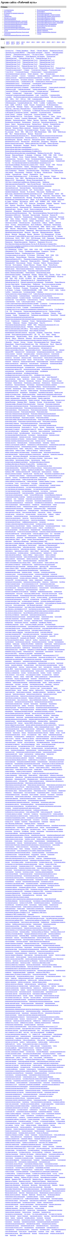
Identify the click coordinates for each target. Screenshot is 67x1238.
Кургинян (25, 218)
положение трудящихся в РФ (14, 891)
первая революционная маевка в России (17, 835)
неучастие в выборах (19, 765)
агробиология (34, 355)
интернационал (19, 589)
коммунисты (26, 647)
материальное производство (13, 703)
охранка (17, 821)
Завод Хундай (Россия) (34, 184)
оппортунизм (9, 796)
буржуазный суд (26, 427)
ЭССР (60, 340)
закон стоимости (51, 556)
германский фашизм (55, 477)
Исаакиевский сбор (19, 197)
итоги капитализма (19, 605)
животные (20, 537)
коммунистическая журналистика (32, 645)
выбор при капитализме (12, 469)
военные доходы (40, 440)
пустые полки (40, 976)
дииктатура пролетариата (13, 518)
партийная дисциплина (59, 825)
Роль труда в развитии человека (51, 284)
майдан (31, 690)
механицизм (29, 715)
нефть (29, 765)
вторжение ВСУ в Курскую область (31, 468)
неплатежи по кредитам (56, 761)
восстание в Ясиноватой (20, 456)
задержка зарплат (23, 553)
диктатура (25, 518)
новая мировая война (11, 767)
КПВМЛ (42, 201)
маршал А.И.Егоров (35, 698)
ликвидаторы (9, 684)
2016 (58, 42)
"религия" (52, 89)
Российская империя (19, 286)
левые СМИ (29, 676)
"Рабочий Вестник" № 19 (29, 62)
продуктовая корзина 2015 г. (53, 939)
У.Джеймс (57, 321)
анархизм (8, 361)
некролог (31, 757)
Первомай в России (56, 261)
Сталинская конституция (56, 303)
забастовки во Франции (53, 547)
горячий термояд (56, 485)
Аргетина (37, 116)
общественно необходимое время (35, 783)
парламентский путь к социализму (15, 825)
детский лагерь (9, 514)
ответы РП (57, 812)
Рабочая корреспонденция (45, 29)
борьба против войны (28, 394)
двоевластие (48, 498)
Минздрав (35, 232)
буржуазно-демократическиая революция (43, 413)
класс (22, 624)
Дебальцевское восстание (38, 166)
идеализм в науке (10, 574)
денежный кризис (33, 510)
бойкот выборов (33, 390)
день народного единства (12, 512)
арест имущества (10, 379)
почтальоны (33, 904)
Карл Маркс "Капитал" (40, 205)
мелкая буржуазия (10, 707)
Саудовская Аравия (29, 292)
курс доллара (20, 674)
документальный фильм (53, 526)
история (26, 599)
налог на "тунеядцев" (57, 736)
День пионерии (19, 172)
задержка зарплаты (36, 553)
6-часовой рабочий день (25, 103)
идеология (54, 574)
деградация (29, 500)
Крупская (61, 217)
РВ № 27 (14, 276)
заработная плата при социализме (15, 566)
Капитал (12, 205)
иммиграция (38, 580)
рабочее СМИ (58, 980)
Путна (64, 274)
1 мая (37, 95)
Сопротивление (10, 301)
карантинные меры (47, 616)
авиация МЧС (9, 352)
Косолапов (26, 215)
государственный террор (12, 491)
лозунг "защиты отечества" (13, 688)
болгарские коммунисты (47, 390)
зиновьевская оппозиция (12, 572)
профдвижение (60, 970)
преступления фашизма (12, 922)
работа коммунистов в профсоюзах (15, 980)
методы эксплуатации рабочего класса (43, 713)
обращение (58, 779)
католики (37, 618)
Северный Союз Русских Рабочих (42, 295)
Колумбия (55, 209)
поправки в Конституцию (13, 895)
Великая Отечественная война (14, 137)
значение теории (27, 572)
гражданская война (28, 493)
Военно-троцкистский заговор (14, 143)
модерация (20, 730)
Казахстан (32, 203)
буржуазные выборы (42, 417)
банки (48, 379)
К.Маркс (15, 201)
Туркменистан (15, 321)
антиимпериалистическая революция (35, 365)
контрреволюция (36, 655)
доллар (7, 527)
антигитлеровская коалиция (13, 365)
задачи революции (10, 553)
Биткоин (45, 124)
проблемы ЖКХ (24, 935)
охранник (24, 821)
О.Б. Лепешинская (10, 249)
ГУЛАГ (61, 155)
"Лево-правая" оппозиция (34, 52)
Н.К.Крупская (9, 238)
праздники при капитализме (37, 910)
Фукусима (32, 332)
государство (44, 491)
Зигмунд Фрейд (38, 190)
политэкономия (10, 879)
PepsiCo (26, 106)
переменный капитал (30, 843)
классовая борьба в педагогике (31, 628)
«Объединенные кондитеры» (55, 108)
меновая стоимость (41, 709)
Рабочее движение (42, 30)
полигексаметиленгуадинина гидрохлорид (27, 870)
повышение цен (57, 860)
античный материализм (12, 377)
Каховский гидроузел (11, 207)
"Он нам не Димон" (38, 54)
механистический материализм (14, 715)
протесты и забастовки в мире (41, 962)
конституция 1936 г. (11, 653)
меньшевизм (53, 709)
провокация (8, 937)
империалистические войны (32, 582)
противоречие (57, 966)
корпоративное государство (46, 663)
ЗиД (31, 190)
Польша (39, 265)
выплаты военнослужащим (13, 473)
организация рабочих (27, 804)
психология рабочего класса (25, 976)
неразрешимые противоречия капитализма (27, 763)
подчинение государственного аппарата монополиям (21, 864)
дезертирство (29, 502)
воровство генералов (57, 454)
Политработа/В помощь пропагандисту (48, 16)
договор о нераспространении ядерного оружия (19, 524)
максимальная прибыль (53, 690)
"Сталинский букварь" (22, 72)
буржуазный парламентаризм (47, 425)
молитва (38, 730)
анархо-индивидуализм (28, 361)
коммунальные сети (60, 643)
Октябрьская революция (32, 251)
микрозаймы (55, 715)
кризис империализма (27, 671)
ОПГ (41, 249)
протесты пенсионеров (33, 964)
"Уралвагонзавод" (36, 72)
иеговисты (37, 576)
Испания (29, 197)
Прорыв (34, 274)
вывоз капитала (46, 471)
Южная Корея (9, 344)
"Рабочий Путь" (60, 68)
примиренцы (46, 926)
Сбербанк (40, 292)
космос (7, 665)
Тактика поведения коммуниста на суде (35, 311)
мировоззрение (58, 719)
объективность (52, 790)
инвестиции (54, 582)
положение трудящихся (57, 889)
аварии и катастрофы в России (14, 350)
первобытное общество (38, 835)
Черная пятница (10, 336)
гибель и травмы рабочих (13, 479)
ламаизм (56, 674)
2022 (27, 42)
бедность (38, 381)
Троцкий (62, 315)
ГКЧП (45, 155)
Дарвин (26, 166)
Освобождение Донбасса (12, 253)
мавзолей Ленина (10, 690)
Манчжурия (32, 228)
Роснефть (8, 286)
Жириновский (20, 180)
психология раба (10, 976)
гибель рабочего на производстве (15, 481)
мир (57, 717)
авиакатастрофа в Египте (33, 350)
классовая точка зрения (32, 632)
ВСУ (11, 133)
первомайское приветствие (33, 837)
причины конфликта (54, 933)
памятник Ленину (30, 823)
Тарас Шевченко (36, 313)
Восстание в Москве (51, 145)
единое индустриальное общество (27, 531)
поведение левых (43, 856)
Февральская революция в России (15, 326)
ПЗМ (52, 255)
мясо (39, 734)
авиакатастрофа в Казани (49, 350)
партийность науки (32, 827)
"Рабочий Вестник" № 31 (46, 66)
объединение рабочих (25, 790)
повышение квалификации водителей (16, 860)
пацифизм (60, 829)
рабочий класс (42, 984)
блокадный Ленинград (12, 390)
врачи (56, 458)
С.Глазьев (17, 290)
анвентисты (23, 363)
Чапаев (54, 334)
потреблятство (9, 904)
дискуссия (59, 520)
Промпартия (26, 274)
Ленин (54, 220)
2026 (7, 42)
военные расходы (10, 442)
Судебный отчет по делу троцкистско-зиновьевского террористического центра (29, 309)
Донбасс (7, 174)
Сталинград (43, 303)
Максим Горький (22, 228)
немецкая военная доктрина (44, 757)
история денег (57, 599)
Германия (48, 157)
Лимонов (58, 222)
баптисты (22, 381)
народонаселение (10, 742)
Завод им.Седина (10, 186)
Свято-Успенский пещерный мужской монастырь (48, 294)
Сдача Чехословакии (11, 295)
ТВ (11, 311)
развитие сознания (48, 988)
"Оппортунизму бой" (52, 54)
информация (58, 591)
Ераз (17, 178)
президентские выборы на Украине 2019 (37, 920)
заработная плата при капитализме (44, 564)
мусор (24, 734)
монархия (8, 732)
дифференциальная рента (29, 522)
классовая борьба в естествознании (15, 626)
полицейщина (9, 881)
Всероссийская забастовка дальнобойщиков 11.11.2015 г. (22, 149)
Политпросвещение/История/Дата (14, 27)
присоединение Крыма (50, 928)
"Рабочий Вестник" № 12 (43, 58)
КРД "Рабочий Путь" (11, 203)
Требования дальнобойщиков (40, 315)
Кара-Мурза (20, 205)
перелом (19, 843)
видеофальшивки (25, 433)
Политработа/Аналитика (44, 13)
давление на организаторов (35, 497)
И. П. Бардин (31, 191)
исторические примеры (56, 597)
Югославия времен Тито (41, 342)
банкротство (55, 379)
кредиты (21, 667)
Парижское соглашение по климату (34, 259)
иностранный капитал (52, 585)
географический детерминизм (28, 477)
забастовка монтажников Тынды (54, 543)
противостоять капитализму (46, 970)
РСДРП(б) (29, 278)
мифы (58, 727)
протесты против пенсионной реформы (39, 966)
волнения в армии (36, 452)
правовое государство (51, 906)
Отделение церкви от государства (15, 255)
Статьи (39, 33)
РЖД (20, 276)
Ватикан (30, 133)
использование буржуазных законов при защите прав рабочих (38, 595)
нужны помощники (11, 775)
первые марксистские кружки (14, 839)
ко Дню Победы (42, 638)
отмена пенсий (34, 815)
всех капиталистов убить (44, 466)
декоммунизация (46, 504)
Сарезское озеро (17, 292)
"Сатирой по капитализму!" (13, 70)
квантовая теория (37, 620)
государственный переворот (41, 489)
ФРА (35, 324)
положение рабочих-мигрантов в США (17, 889)
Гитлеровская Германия (38, 159)
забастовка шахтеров (29, 547)
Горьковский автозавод (47, 161)
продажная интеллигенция (13, 939)
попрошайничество (28, 895)
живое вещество (10, 537)
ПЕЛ (47, 255)
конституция (59, 651)
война (21, 448)
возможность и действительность (38, 444)
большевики (33, 392)
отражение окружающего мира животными (18, 819)
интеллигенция (44, 587)
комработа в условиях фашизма (37, 649)
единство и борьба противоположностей (52, 531)
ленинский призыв (44, 678)
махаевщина (43, 703)
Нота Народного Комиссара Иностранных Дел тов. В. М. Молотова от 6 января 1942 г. (31, 244)
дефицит (51, 514)
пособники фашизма (11, 901)
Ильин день (46, 195)
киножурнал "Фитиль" (21, 622)
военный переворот (35, 442)
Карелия (28, 205)
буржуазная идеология (36, 406)
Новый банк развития (20, 242)
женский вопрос (21, 535)
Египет (54, 176)
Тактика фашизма (10, 313)
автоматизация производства (45, 352)
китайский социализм (11, 624)
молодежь (60, 730)
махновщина (53, 703)
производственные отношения (32, 945)
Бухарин (42, 130)
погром (7, 862)
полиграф (57, 870)
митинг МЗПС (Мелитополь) (33, 723)
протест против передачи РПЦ (14, 959)
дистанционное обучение (12, 522)
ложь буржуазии (23, 686)
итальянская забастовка (12, 603)
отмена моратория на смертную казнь (16, 815)
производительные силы (32, 943)
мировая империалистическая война (16, 719)
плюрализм (51, 854)
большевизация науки (11, 392)
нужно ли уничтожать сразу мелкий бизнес (45, 773)
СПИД (46, 290)
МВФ (42, 226)
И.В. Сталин (40, 191)
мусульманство (31, 734)
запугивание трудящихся (12, 564)
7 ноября (42, 103)
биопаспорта (61, 386)
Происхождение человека (13, 274)
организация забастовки (48, 802)
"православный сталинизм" (57, 87)
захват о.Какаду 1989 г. (12, 568)
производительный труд (48, 943)
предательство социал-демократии (52, 916)
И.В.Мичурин (50, 191)
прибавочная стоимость (58, 922)
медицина (31, 705)
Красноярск (8, 217)
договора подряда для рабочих (45, 524)
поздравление (47, 866)
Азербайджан (57, 112)
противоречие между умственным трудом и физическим (22, 968)
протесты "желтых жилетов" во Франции (25, 960)
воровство (46, 454)
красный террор (29, 665)
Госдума (7, 162)
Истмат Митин (38, 197)
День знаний (9, 172)
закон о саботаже (51, 555)
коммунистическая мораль (52, 645)
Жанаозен (56, 178)
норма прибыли (10, 771)
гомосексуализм (44, 485)
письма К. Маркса (37, 848)
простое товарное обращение (14, 955)
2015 (63, 42)
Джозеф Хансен (47, 172)
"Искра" (32, 50)
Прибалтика (39, 268)
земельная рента (45, 570)
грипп (26, 495)
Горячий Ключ (60, 161)
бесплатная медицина (11, 386)
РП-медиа (60, 276)
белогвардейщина (20, 384)
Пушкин (7, 276)
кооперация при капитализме (14, 659)
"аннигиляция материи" (51, 72)
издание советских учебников (29, 578)
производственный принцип (51, 945)
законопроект (21, 558)
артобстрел (26, 379)
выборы (24, 469)
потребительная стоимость (42, 902)
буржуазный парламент (30, 425)
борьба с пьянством (44, 398)
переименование (40, 841)
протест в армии (60, 955)
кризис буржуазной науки (22, 669)
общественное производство (36, 785)
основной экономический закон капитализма (26, 808)
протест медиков (21, 957)
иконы (31, 580)
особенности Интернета (41, 810)
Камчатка (56, 203)
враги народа (48, 458)
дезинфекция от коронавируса (44, 502)
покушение (8, 870)
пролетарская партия (40, 947)
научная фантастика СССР (26, 746)
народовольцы (50, 740)
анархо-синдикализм (56, 361)
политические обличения (31, 875)
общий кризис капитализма (32, 788)
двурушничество (19, 500)
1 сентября (8, 97)
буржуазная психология (12, 411)
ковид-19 (28, 640)
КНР (37, 201)
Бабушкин (8, 120)
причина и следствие (11, 931)
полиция (18, 881)
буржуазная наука (24, 410)
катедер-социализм (26, 618)
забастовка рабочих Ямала (13, 547)
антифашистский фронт (31, 373)
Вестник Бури (25, 141)
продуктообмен (10, 941)
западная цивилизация (30, 560)
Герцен (55, 157)
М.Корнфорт (9, 226)
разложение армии (38, 991)
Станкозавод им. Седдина (13, 307)
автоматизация (30, 352)
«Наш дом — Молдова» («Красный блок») (18, 108)
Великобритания (10, 139)
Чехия (30, 336)
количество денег (45, 640)
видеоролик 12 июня (11, 433)
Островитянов (40, 253)
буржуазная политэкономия (39, 410)
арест (43, 377)
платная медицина (24, 854)
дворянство (8, 500)
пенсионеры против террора (54, 831)
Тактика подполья (54, 311)
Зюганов (22, 191)
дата (15, 498)
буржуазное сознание (28, 417)
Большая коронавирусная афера (36, 126)
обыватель (8, 792)
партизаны (31, 825)
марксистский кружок (11, 696)
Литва (7, 224)
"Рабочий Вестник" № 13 (12, 60)
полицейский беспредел (57, 879)
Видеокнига (45, 141)
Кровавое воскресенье (41, 217)
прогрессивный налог (43, 937)
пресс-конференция (57, 920)
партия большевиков (52, 827)
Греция (42, 164)
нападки (18, 738)
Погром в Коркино (53, 263)
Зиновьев (48, 190)
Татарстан (46, 313)
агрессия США (23, 355)
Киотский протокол (55, 207)
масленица (51, 698)
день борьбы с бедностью (48, 510)
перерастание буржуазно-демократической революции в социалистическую (28, 844)
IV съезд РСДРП (10, 106)
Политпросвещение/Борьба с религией (15, 21)
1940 (29, 99)
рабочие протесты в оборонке (14, 984)
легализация (9, 678)
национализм (58, 750)
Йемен (33, 199)
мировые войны (43, 721)
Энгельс (23, 342)
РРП (16, 278)
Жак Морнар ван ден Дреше (33, 178)
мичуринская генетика (28, 728)
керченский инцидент (51, 620)
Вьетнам (7, 155)
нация (21, 754)
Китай (26, 209)
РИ (25, 276)
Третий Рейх (54, 315)
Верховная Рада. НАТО (12, 141)
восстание (8, 456)
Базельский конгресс (19, 120)
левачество (8, 676)
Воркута (33, 145)
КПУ (59, 201)
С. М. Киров (9, 290)
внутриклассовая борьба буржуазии (16, 435)
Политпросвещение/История (12, 26)
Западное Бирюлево (38, 188)
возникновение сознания (29, 446)
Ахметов (17, 118)
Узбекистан (16, 323)
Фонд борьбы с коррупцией (38, 328)
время (43, 460)
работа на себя (32, 980)
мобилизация (40, 728)
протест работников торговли (34, 959)
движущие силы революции (34, 498)
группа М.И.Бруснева (36, 495)
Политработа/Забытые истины (46, 19)
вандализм (60, 429)
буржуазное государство (34, 415)
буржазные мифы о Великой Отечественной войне (20, 404)
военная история (54, 435)
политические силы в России (34, 877)
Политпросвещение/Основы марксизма (49, 10)
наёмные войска (40, 754)
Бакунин (36, 120)
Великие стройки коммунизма (49, 137)
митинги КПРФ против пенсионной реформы (19, 727)
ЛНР (6, 220)
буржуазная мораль (11, 410)
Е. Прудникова (33, 176)
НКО (23, 238)
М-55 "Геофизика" (36, 224)
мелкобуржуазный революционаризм (47, 707)
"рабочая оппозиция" (24, 89)
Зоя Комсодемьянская (11, 191)
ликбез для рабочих (54, 682)
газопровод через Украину (17, 475)
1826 (6, 99)
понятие (49, 893)
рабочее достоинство (24, 982)
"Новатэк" (8, 54)
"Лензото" (47, 52)
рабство (53, 986)
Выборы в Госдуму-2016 (45, 153)
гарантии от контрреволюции (35, 475)
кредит (61, 665)
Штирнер (29, 338)
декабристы (35, 504)
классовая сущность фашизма (14, 632)
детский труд (20, 514)
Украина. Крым (33, 323)
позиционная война (11, 868)
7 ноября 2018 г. (51, 103)
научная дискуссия (10, 746)
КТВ (21, 203)
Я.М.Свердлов (44, 344)
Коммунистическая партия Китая (33, 211)
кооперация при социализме (33, 659)
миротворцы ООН (10, 723)
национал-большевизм (17, 750)
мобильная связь (10, 730)
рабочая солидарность (45, 980)
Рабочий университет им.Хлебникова (32, 282)
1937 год (23, 99)
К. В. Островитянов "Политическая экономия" (50, 199)
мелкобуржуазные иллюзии (26, 707)
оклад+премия (34, 794)
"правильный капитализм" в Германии (17, 87)
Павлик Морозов (21, 257)
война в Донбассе (40, 448)
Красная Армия (35, 215)
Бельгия (61, 122)
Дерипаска (29, 172)
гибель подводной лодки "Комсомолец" (34, 479)
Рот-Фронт (17, 288)
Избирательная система (22, 195)
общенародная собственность (55, 781)
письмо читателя (10, 850)
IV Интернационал (52, 104)
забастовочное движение (28, 549)
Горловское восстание (19, 161)
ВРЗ (6, 133)
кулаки (49, 672)
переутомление (9, 846)
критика (59, 671)
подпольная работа (59, 862)
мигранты (46, 715)
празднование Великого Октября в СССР (17, 912)
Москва (29, 234)
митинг (20, 723)
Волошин (26, 145)
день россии (41, 512)
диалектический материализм (38, 516)
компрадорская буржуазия (51, 647)
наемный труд (30, 736)
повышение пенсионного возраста (40, 860)
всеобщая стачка (42, 464)
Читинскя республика (46, 336)
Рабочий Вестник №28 (43, 280)
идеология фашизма (26, 576)
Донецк (25, 174)
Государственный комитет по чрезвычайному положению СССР (31, 162)
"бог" (42, 74)
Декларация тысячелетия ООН (49, 168)
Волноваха (8, 145)
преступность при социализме (30, 922)
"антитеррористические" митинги (15, 74)
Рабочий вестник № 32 (12, 282)
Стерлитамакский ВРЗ (37, 307)
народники (8, 740)
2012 (17, 43)
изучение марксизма (21, 580)
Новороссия (8, 242)
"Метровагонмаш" (57, 52)
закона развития (10, 558)
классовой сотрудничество (31, 634)
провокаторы (55, 935)
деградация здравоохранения (43, 500)
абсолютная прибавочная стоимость (16, 348)
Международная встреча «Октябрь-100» (47, 230)
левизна (16, 676)
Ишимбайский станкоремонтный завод (17, 199)
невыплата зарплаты (30, 756)
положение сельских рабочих (39, 889)
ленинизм (34, 678)
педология (17, 831)
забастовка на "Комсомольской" (48, 545)
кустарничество (47, 674)
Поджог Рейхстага (29, 265)
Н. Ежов (58, 234)
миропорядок (54, 721)
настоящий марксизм (58, 742)
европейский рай (10, 531)
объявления (62, 790)
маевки (25, 690)
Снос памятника (21, 299)
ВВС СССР (29, 132)
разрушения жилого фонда (13, 995)
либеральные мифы (35, 682)
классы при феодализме (29, 636)
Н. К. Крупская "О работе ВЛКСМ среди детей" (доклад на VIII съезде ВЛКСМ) (29, 236)
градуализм (53, 491)
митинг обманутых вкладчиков (14, 725)
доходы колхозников (11, 529)
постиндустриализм (25, 901)
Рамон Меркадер (60, 282)
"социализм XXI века (11, 91)
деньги (49, 512)
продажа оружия (57, 937)
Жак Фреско (47, 178)
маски (44, 698)
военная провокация (11, 437)
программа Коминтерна (28, 937)
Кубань (18, 218)
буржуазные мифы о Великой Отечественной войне (20, 419)
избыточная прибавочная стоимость (53, 576)
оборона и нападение (56, 775)
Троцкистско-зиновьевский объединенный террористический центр (25, 319)
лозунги (25, 688)
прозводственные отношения (14, 943)
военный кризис (22, 442)
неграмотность (42, 756)
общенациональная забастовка (14, 783)
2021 (32, 42)
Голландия (50, 159)
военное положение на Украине (14, 439)
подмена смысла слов (45, 862)
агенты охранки (10, 353)
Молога (7, 234)
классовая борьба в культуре (36, 626)
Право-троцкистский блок (38, 266)
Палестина (31, 257)
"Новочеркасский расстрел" (21, 54)
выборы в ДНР (9, 471)
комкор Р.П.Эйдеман (27, 643)
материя (26, 703)
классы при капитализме (12, 636)
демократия (28, 508)
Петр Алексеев (20, 263)
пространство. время (41, 955)
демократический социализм (47, 506)
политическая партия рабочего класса (45, 873)
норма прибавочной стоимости (53, 769)
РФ (34, 278)
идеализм (36, 572)
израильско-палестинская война (56, 578)
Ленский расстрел (24, 222)
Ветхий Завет (35, 141)
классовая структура (24, 630)
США (57, 290)
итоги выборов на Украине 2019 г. (55, 603)
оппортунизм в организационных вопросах (46, 796)
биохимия (8, 388)
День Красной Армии (32, 170)
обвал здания (23, 775)
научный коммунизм (51, 748)
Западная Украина (25, 188)
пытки (7, 978)
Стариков (25, 307)
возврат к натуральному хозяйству (15, 444)
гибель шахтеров (32, 481)
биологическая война (49, 386)
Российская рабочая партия (35, 286)
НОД (27, 238)
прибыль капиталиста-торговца (21, 924)
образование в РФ (20, 779)
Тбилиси (53, 313)
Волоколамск (18, 145)
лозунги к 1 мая (35, 688)
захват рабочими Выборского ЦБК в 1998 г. (34, 568)
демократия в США (40, 508)
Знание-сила (56, 190)
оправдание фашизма (11, 798)
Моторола (37, 234)
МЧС (6, 228)
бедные (59, 381)
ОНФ (31, 249)
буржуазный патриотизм (12, 427)
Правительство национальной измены (16, 266)
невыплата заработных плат (13, 756)
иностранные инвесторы (47, 584)
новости (31, 767)
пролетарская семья (11, 949)
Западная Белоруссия (11, 188)
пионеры (27, 848)
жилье (24, 539)
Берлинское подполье (24, 124)
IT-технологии (40, 104)
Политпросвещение (10, 19)
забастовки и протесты (12, 549)
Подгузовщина (17, 265)
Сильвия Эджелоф (25, 297)
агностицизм (55, 353)
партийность (21, 827)
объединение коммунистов (51, 788)
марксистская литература (34, 694)
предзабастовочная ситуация (35, 918)
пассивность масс (35, 829)
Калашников (41, 203)
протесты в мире (25, 962)
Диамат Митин (58, 172)
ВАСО (17, 132)
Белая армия (52, 120)
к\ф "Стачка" (48, 605)
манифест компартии (39, 692)
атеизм (33, 379)
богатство (24, 390)
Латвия (31, 220)
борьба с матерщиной (58, 396)
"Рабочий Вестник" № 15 (46, 60)
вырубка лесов (27, 473)
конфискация (9, 657)
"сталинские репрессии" (27, 91)
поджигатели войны (31, 862)
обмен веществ (43, 775)
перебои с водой (30, 839)
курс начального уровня (33, 674)
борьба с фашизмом (47, 400)
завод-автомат (45, 551)
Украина (24, 323)
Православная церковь (54, 266)
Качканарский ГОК (26, 207)
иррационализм (10, 593)
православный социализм (53, 908)
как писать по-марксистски (13, 613)
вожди (53, 442)
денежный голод (21, 510)
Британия (8, 128)
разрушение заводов (11, 993)
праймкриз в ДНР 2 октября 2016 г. (15, 914)
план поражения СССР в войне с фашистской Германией (34, 850)
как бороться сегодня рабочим (56, 609)
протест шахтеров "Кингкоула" (54, 959)
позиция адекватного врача (27, 868)
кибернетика (9, 622)
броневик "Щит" (22, 402)
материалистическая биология (24, 701)
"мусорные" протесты (27, 79)
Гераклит (41, 157)
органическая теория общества (14, 806)
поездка (41, 864)
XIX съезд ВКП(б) (36, 106)
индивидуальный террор (12, 584)
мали (63, 690)
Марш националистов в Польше (15, 230)
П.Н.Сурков (40, 255)
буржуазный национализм (13, 425)
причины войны (25, 931)
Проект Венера (30, 272)
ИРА (6, 195)
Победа (43, 263)
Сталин (39, 301)
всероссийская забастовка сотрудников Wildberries (20, 466)
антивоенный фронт (56, 363)
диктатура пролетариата (38, 520)
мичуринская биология (12, 728)
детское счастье (42, 514)
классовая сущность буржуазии (41, 630)
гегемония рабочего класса (54, 475)
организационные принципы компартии (17, 802)
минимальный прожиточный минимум (36, 717)
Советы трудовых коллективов (55, 299)
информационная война (45, 591)
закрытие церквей (10, 560)
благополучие (40, 388)
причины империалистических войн (35, 933)
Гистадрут (20, 159)
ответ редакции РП (46, 812)
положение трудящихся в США (34, 891)
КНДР (32, 201)
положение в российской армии (14, 883)
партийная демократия (43, 825)
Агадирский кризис (45, 112)
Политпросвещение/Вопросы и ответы (15, 24)
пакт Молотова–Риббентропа (14, 823)
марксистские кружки (50, 694)
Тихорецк (8, 315)
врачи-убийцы (9, 460)
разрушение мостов (25, 993)
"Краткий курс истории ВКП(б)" (15, 52)
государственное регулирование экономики (18, 489)
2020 (37, 42)
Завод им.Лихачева (48, 184)
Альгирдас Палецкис (40, 114)
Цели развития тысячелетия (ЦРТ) (22, 334)
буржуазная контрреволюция (14, 408)
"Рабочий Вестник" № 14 (29, 60)
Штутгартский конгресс (41, 338)
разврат (23, 989)
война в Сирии (20, 450)
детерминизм (57, 512)
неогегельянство (10, 761)
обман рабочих (33, 775)
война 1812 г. (29, 448)
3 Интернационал (10, 103)
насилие (20, 742)
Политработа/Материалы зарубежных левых (50, 21)
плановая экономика (38, 852)
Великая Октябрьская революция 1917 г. (17, 135)
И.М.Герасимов (48, 193)
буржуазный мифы (45, 423)
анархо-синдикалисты (11, 363)
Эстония (29, 342)
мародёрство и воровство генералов (16, 698)
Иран (64, 195)
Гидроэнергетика (10, 159)
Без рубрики (8, 11)
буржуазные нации (11, 421)
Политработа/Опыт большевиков (47, 24)
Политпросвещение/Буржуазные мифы (15, 22)
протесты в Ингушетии (46, 960)
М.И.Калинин (57, 224)
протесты (8, 960)
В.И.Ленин (56, 130)
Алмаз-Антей (28, 114)
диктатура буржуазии (36, 518)
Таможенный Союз (23, 313)
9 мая (6, 104)
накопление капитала (42, 736)
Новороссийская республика (48, 240)
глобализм (60, 481)
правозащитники (10, 908)
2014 (7, 43)
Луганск (13, 224)
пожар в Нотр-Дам (51, 864)
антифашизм (44, 371)
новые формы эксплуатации (24, 769)
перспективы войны (11, 848)
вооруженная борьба (11, 454)
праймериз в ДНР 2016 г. (39, 912)
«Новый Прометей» (38, 108)
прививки (24, 926)
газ (6, 475)
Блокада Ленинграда (11, 126)
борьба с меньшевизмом (12, 398)
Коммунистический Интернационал (16, 213)
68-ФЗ (36, 103)
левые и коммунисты (41, 676)
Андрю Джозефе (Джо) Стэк (13, 116)
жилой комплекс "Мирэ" (12, 539)
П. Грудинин (31, 255)
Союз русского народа (28, 301)
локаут (55, 688)
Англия (51, 114)
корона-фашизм (60, 659)
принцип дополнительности (13, 928)
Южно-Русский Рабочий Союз (24, 344)
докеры (29, 526)
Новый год (32, 242)
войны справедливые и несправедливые (17, 452)
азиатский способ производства (49, 355)
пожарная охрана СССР (26, 866)
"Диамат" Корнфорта (22, 50)
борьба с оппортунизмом (29, 398)
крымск (43, 672)
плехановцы (35, 854)
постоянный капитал (11, 902)
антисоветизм (20, 371)
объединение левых (11, 790)
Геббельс (14, 157)
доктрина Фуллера (38, 526)
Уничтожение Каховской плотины (15, 324)
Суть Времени (59, 309)
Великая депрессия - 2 (32, 137)
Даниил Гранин (17, 166)
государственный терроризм (30, 491)
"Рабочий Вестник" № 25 (46, 64)
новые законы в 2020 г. (43, 767)
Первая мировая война (12, 261)
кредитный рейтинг (11, 667)
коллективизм (9, 642)
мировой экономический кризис (26, 721)
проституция (33, 953)
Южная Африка (55, 342)
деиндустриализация (11, 504)
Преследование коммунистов (25, 268)
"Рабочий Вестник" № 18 (12, 62)
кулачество (56, 672)
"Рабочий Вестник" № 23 (29, 64)
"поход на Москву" (37, 85)
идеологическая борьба (42, 574)
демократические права (30, 506)
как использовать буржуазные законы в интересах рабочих (42, 611)
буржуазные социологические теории (29, 421)
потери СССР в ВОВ (26, 902)
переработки (59, 843)
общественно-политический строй (15, 785)
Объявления (7, 16)
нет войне (8, 765)
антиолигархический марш (32, 369)
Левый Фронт (40, 220)
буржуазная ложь (54, 408)
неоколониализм (42, 761)
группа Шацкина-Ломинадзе (53, 495)
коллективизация (57, 640)
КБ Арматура (24, 201)
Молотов (14, 234)
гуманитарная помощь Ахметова (15, 497)
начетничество (29, 754)
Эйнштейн (8, 342)
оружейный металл (31, 806)
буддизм (39, 402)
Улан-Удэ (42, 323)
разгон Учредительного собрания (37, 989)
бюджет (42, 427)
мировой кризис (10, 721)
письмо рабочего (50, 848)
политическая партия (26, 873)
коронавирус (17, 661)
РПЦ (11, 278)
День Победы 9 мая (57, 170)
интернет (42, 589)
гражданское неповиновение (14, 495)
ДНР (53, 164)
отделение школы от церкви (13, 814)
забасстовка (58, 539)
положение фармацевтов (12, 893)
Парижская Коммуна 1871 (44, 257)
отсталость (36, 819)
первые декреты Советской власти (53, 837)
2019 (43, 42)
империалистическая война (13, 582)
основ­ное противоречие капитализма (50, 806)
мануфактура (51, 692)
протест (51, 955)
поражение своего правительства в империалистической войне (24, 899)
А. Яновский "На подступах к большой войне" (47, 110)
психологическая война (40, 974)
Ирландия (8, 197)
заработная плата (27, 564)
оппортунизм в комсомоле (23, 796)
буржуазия (41, 404)
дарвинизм (8, 498)
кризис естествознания (12, 671)
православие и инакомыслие (35, 908)
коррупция (60, 663)
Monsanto (20, 106)
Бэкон (49, 130)
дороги (41, 527)
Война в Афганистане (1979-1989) (35, 143)
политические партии (47, 875)
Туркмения (25, 321)
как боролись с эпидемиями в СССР (16, 609)
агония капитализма (11, 355)
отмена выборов (58, 814)
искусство (20, 593)
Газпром (7, 157)
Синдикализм (36, 297)
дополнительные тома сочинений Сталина (24, 527)
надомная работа (19, 736)
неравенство (9, 763)
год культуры (9, 483)
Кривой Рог (17, 217)
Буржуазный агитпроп (31, 130)
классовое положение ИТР (13, 634)
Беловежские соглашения (12, 122)
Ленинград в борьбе (11, 222)
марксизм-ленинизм (19, 694)
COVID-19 (19, 104)
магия (19, 690)
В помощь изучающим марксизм (14, 13)
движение (21, 498)
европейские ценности (49, 529)
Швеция (57, 336)
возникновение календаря (57, 444)
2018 (48, 42)
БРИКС (57, 118)
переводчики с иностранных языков (47, 839)
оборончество (9, 777)
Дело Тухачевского (11, 170)
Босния (50, 126)
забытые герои (52, 549)
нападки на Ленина (28, 738)
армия (19, 379)
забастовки (40, 547)
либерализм (59, 680)
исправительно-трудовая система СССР (17, 597)
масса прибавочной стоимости (39, 699)
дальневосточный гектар (52, 497)
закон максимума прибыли (13, 555)
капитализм (24, 614)
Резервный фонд (26, 284)
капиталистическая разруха (38, 614)
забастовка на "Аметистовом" (28, 545)
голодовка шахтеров (45, 483)
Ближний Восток (55, 124)
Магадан (12, 228)
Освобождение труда (28, 253)
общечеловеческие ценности (13, 788)
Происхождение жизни (43, 272)
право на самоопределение (13, 906)
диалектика (8, 516)
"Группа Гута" (9, 50)
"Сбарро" (26, 70)
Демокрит (21, 170)
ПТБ (57, 255)
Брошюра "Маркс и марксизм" (22, 128)
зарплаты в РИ (44, 566)
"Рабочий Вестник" (11, 58)
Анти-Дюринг (28, 116)
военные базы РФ (43, 439)
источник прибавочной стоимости (51, 601)
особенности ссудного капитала (14, 812)
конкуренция (39, 651)
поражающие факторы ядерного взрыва (17, 897)
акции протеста (37, 357)
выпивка (55, 471)
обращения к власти (11, 781)
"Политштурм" (51, 56)
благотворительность (53, 388)
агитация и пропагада (43, 353)
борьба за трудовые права (13, 394)
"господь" (23, 75)
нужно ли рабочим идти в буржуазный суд (18, 773)
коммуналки (48, 643)
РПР (6, 278)
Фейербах (30, 326)
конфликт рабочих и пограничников (26, 657)
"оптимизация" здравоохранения (42, 83)
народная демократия (42, 738)
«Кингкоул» (58, 106)
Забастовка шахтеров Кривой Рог (15, 184)
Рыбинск (42, 288)
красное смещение (16, 665)
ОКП (26, 249)
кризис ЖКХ (9, 669)
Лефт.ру (44, 222)
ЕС (41, 176)
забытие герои (42, 549)
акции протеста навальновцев (53, 357)
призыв (38, 926)
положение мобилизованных (14, 885)
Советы (42, 299)
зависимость (9, 551)
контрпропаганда (39, 653)
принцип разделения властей (33, 928)
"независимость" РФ (27, 81)
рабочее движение (10, 982)
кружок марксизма (33, 672)
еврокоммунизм (35, 529)
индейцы (62, 582)
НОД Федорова (35, 238)
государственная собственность (14, 487)
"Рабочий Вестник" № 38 (29, 68)
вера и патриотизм (44, 431)
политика (18, 872)
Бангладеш (44, 120)
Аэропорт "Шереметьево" (29, 118)
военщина (46, 442)
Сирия (44, 297)
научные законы (25, 748)
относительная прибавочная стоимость (52, 815)
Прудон (52, 274)
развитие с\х (37, 988)
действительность (25, 504)
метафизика (58, 711)
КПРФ (54, 201)
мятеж (45, 734)
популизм (39, 895)
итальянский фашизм (27, 603)
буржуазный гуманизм (12, 423)
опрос (39, 798)
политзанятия (9, 872)
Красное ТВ (53, 215)
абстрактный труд (46, 348)
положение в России (47, 881)
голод (16, 483)
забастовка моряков (11, 545)
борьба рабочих (10, 396)
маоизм (59, 692)
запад (19, 560)
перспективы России (46, 846)
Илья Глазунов (56, 195)
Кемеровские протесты (40, 207)
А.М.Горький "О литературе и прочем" (17, 112)
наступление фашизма (28, 744)
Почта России (53, 265)
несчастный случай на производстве (53, 763)
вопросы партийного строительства (30, 454)
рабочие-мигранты (30, 984)
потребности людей (22, 904)
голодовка (34, 483)
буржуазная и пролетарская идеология (16, 406)
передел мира (18, 841)
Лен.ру (48, 220)
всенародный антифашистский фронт (16, 462)
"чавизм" (8, 93)
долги (63, 526)
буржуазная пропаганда (56, 410)
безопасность (46, 382)
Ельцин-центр (9, 178)
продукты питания (22, 941)
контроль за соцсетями (26, 653)
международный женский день (45, 705)
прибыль (8, 924)
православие (21, 908)
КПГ (48, 201)
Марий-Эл (41, 228)
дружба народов (24, 529)
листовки (25, 684)
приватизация (37, 924)
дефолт (58, 514)
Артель (59, 116)
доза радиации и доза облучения (15, 526)
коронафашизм (32, 663)
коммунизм (8, 645)
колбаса (35, 640)
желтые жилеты (10, 535)
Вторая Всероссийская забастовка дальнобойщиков (20, 153)
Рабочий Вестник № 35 (28, 280)
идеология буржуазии (11, 576)
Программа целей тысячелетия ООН (39, 270)
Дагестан (59, 164)
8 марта (60, 103)
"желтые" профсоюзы (43, 75)
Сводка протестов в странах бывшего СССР (18, 294)
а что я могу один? (25, 346)
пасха (44, 829)
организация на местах (12, 804)
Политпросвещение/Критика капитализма (16, 35)
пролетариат (28, 947)
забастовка (8, 541)
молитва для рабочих (49, 730)
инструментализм (10, 587)
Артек (53, 116)
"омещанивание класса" (12, 83)
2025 (12, 42)
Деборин (50, 166)
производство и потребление (14, 947)
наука (38, 744)
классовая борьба (50, 624)
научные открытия (37, 748)
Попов (45, 265)
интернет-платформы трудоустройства (16, 591)
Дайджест (8, 166)
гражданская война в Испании (45, 493)
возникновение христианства (47, 446)
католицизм (45, 618)
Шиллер (7, 338)
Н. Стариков (59, 236)
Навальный (50, 238)
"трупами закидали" (43, 91)
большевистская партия (46, 392)
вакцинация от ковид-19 (29, 429)
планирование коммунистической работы (17, 852)
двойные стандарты (60, 498)
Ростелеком (54, 286)
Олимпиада (45, 251)
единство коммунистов (12, 533)
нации (7, 750)
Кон (30, 213)
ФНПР (30, 324)
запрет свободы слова (51, 562)
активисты (8, 357)
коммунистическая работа (13, 647)
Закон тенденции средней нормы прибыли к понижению (34, 186)
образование (9, 779)
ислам (60, 593)
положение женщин (32, 883)
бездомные (8, 382)
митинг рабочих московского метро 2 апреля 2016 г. (41, 725)
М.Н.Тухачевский (33, 226)
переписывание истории (46, 843)
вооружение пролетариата (52, 452)
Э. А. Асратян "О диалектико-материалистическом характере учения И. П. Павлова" (30, 340)
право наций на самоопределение (33, 906)
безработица (9, 384)
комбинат (8, 643)
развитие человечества (12, 989)
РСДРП (21, 278)
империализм (48, 580)
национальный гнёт (11, 754)
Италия (59, 197)
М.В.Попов (47, 224)
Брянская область (10, 130)
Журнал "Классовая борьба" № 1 (36, 180)
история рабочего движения (30, 601)
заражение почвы (32, 566)
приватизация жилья (49, 924)
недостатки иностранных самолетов (16, 757)
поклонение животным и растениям (48, 868)
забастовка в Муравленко (21, 541)
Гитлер (27, 159)
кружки (23, 672)
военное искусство (25, 437)
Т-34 (6, 311)
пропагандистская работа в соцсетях (48, 951)
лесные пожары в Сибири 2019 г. (15, 680)
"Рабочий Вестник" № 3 (12, 66)
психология (52, 974)
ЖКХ (22, 178)
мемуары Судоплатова (12, 709)
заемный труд (48, 553)
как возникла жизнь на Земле (14, 611)
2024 (17, 42)
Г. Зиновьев (28, 155)
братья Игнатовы (10, 402)
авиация (61, 350)
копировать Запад (48, 659)
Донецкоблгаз (34, 174)
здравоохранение (10, 570)
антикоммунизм (30, 367)
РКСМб (41, 276)
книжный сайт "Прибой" (27, 638)
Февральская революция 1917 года (48, 324)
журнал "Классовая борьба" (36, 539)
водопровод (32, 435)
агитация (19, 353)
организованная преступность (44, 804)
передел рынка (28, 841)
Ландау (25, 220)
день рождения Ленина (29, 512)
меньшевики (9, 711)
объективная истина (40, 790)
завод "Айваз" (34, 551)
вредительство (35, 460)
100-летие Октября (56, 97)
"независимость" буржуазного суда (45, 81)
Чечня (36, 336)
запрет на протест (37, 562)
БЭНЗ (63, 118)
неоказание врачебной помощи (26, 761)
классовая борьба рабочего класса (52, 628)
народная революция (57, 738)
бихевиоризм (17, 388)
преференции (45, 922)
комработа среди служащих (13, 651)
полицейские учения (42, 879)
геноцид (15, 477)
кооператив (61, 657)
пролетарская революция (55, 947)
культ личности (9, 674)
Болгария (22, 126)
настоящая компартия (43, 742)
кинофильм (33, 622)
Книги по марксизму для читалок (40, 209)
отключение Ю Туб (45, 814)
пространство (29, 955)
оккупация (24, 794)
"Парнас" (8, 56)
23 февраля (50, 101)
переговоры (8, 841)
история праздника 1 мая (12, 601)
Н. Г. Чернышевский (48, 234)
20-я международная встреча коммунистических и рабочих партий (25, 101)
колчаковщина (59, 642)
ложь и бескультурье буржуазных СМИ (41, 686)
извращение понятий (11, 578)
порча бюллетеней (50, 899)
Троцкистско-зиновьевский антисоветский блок (19, 317)
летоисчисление (49, 680)
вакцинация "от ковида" (12, 429)
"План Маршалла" (18, 56)
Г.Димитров (37, 155)
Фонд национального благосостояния (16, 330)
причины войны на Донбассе (40, 931)
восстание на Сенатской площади (40, 456)
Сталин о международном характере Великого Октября (21, 303)
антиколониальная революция (14, 367)
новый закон (38, 769)
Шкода (14, 338)
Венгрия (19, 139)
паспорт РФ (24, 829)
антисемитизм (9, 371)
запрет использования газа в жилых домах (18, 562)
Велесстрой (38, 133)
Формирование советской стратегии (16, 332)
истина (33, 597)
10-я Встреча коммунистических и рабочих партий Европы (31, 97)
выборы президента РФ (23, 471)
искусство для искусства (49, 593)
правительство (54, 904)
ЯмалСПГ (8, 346)
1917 (17, 99)
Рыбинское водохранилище (55, 288)
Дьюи (41, 174)
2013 (12, 43)
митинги (61, 725)
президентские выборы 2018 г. (14, 920)
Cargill (26, 104)
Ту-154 (7, 321)
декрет (55, 504)
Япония (15, 346)
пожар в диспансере (11, 866)
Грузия (48, 164)
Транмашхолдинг (24, 315)
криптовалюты (50, 671)
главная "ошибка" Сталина (47, 481)
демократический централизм (14, 508)
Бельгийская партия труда (49, 122)
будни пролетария (49, 402)
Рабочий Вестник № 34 (12, 280)
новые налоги (9, 769)
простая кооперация (21, 953)
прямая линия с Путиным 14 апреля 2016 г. (18, 974)
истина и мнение (42, 597)
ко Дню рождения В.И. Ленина (14, 640)
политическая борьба (11, 873)
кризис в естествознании (39, 669)
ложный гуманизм (10, 686)
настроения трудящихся (12, 744)
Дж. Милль (37, 172)
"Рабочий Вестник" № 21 (12, 64)
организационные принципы (37, 800)
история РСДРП (46, 599)
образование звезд (32, 779)
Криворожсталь (28, 217)
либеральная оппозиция (20, 682)
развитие (60, 986)
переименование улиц (53, 841)
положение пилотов (54, 885)
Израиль (32, 195)
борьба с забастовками (23, 396)
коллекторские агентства (23, 642)
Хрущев (7, 334)
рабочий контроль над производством (16, 986)
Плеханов (37, 263)
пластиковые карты (52, 852)
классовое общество (47, 632)
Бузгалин (20, 130)
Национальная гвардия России (14, 240)
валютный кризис (49, 429)
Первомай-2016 (10, 263)
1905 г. (12, 99)
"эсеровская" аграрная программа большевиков (19, 95)
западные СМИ (43, 560)
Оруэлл (52, 251)
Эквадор (16, 342)
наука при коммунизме (48, 744)
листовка (18, 684)
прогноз (16, 937)
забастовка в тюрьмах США (39, 541)
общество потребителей (56, 786)
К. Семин (8, 201)
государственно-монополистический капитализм (40, 487)
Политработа (41, 11)
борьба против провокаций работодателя (49, 394)
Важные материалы (20, 133)
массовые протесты (55, 699)
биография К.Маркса (34, 386)
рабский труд (46, 986)
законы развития (59, 558)
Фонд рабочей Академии (37, 330)
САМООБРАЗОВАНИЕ (29, 290)
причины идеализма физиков (14, 933)
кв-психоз (27, 620)
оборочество (19, 777)
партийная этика (10, 827)
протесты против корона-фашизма (15, 966)
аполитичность (35, 377)
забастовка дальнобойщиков (34, 543)
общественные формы (32, 786)
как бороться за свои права (37, 609)
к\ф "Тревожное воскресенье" (14, 607)
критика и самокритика (12, 672)
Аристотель (45, 116)
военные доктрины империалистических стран (19, 440)
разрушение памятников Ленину (42, 993)
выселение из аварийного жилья (54, 473)
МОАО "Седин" (51, 226)
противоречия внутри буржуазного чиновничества (20, 970)
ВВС (22, 132)
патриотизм (51, 829)
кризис (63, 667)
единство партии (26, 533)
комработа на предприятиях (56, 649)
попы (45, 895)
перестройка (56, 844)
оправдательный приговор (28, 798)
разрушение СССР (51, 991)
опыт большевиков (48, 798)
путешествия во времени (53, 976)
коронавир (8, 661)
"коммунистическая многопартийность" (31, 77)
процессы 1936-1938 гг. (43, 972)
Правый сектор (9, 268)
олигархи (43, 794)
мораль (24, 732)
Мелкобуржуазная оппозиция (14, 232)
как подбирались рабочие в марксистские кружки (38, 613)
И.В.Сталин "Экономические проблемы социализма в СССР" (23, 193)
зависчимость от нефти (21, 551)
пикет (21, 848)
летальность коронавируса (35, 680)
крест (40, 667)
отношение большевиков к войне (15, 817)
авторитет (59, 352)
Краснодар (45, 215)
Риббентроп (36, 284)
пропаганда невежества (28, 951)
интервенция (9, 589)
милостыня (19, 717)
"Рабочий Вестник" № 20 (46, 62)
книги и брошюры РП (11, 638)
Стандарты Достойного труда (42, 305)
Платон (29, 263)
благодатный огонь (28, 388)
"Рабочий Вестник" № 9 (46, 68)
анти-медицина (33, 363)
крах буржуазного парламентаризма (46, 665)
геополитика (43, 477)
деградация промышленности (14, 502)
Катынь (51, 205)
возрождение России (11, 448)
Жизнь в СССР (9, 180)
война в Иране (51, 448)
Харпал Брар (48, 332)
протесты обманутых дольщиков (15, 964)
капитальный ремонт (33, 616)
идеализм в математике (48, 572)
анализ (30, 359)
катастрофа (58, 616)
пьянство (13, 978)
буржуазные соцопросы (50, 421)
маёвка (24, 705)
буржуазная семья (42, 411)
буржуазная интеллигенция (53, 406)
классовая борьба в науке (12, 628)
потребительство (57, 902)
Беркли (7, 124)
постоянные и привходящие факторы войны (46, 901)
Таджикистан (18, 311)
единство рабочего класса (40, 533)
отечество (27, 814)
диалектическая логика (21, 516)
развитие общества (26, 988)
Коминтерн (8, 211)
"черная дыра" (28, 93)
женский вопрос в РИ (34, 535)
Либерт (51, 222)
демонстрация (51, 508)
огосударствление (30, 792)
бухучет (35, 427)
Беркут (14, 124)
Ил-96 (39, 195)
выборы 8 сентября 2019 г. (36, 469)
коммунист (17, 645)
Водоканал (62, 141)
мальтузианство (10, 692)
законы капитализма (46, 558)
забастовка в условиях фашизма (14, 543)
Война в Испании (53, 143)
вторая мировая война (11, 468)
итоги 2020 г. (40, 603)
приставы (56, 930)
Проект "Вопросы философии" (14, 272)
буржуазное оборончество (51, 415)
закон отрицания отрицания (13, 556)
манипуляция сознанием (24, 692)
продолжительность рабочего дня (33, 939)
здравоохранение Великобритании (27, 570)
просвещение (9, 953)
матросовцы (34, 703)
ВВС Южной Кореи (40, 132)
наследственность (29, 742)
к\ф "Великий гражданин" (35, 605)
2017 (53, 42)
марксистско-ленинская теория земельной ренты (34, 696)
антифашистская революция (13, 373)
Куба (12, 218)
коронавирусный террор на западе (15, 663)
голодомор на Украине (12, 485)
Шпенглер (21, 338)
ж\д (51, 533)
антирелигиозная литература (50, 369)
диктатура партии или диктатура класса (17, 520)
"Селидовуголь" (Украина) (39, 70)
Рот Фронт (8, 288)
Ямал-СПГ (59, 344)
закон (55, 553)
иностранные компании (12, 585)
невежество (50, 754)
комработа (23, 649)
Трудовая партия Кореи (55, 319)
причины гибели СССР (58, 931)
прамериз (31, 914)
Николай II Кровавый (32, 240)
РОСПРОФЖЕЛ (50, 276)
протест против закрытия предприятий (39, 957)
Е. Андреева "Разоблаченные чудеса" (16, 176)
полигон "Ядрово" (47, 870)
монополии (16, 732)
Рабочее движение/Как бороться (46, 32)
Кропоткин (53, 217)
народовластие (40, 740)
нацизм (61, 748)
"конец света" (49, 77)
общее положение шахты (36, 781)
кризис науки (40, 671)
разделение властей (25, 991)
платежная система (11, 854)
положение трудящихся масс (53, 891)
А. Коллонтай (27, 110)
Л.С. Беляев (49, 218)
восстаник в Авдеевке (36, 458)
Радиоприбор (49, 282)
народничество (18, 740)
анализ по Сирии (39, 359)
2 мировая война (37, 99)
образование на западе (46, 779)
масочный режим (10, 699)
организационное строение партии (15, 800)
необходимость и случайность (37, 759)
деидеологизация (60, 502)
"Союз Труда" (9, 72)
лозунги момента (46, 688)
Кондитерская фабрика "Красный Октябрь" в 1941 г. (48, 213)
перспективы (34, 846)
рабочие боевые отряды (40, 982)
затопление (53, 566)
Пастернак (50, 259)
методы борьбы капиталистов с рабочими (17, 713)
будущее (58, 402)
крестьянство (48, 667)
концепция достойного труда (47, 657)
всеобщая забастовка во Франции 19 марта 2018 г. (20, 464)
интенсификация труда (57, 587)
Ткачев (15, 315)
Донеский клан (16, 174)
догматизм (42, 522)
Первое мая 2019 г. (35, 261)
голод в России (24, 483)
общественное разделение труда (56, 785)
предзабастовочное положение (55, 918)
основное (8, 808)
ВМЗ (49, 132)
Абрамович (34, 112)
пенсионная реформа (11, 833)
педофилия (25, 831)
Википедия (54, 141)
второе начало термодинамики (53, 468)
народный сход (29, 740)
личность (56, 684)
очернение (45, 821)
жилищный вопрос (30, 537)
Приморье (48, 268)
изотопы (42, 578)
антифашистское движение (42, 375)
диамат (51, 516)
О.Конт (20, 249)
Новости (6, 14)
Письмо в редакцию (10, 18)
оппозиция (59, 794)
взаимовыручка (56, 431)
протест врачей (9, 957)
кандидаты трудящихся (12, 614)
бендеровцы (30, 384)
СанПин (7, 292)
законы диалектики (32, 558)
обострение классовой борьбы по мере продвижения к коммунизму (45, 777)
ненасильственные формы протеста (16, 759)
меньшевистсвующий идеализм (44, 711)
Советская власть (32, 299)
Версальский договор (38, 139)
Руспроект (25, 288)
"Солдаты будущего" (55, 70)
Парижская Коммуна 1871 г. (13, 259)
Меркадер (28, 232)
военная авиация (42, 435)
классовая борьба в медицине (55, 626)
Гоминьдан (59, 159)
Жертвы (63, 178)
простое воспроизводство (46, 953)
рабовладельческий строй (26, 978)
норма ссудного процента (24, 771)
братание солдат (60, 400)
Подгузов (8, 265)
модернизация (29, 730)
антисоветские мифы (32, 371)
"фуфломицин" (55, 91)
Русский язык (34, 288)
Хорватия (57, 332)
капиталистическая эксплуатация (15, 616)
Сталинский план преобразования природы (18, 305)
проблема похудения (11, 935)
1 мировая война (55, 95)
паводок (52, 821)
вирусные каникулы (48, 433)
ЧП (35, 334)
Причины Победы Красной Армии (15, 270)
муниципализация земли (12, 734)
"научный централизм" (59, 79)
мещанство (38, 715)
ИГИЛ (57, 193)
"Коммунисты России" (56, 50)
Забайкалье (46, 182)
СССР (51, 290)
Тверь (59, 313)
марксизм (8, 694)
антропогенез (25, 377)
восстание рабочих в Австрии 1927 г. (16, 458)
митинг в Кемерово (49, 723)
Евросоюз (47, 176)
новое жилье (23, 767)
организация (35, 802)
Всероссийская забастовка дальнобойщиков (18, 147)
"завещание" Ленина (58, 75)
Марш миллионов (57, 228)
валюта (40, 429)
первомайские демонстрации (14, 837)
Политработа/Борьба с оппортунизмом (48, 14)
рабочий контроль (54, 984)
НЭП (43, 238)
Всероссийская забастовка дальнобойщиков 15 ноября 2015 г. (23, 151)
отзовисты (35, 814)
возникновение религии (12, 446)
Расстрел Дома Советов (12, 284)
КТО (26, 203)
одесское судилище (57, 792)
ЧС (39, 334)
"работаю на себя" (10, 89)
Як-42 (52, 344)
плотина (43, 854)
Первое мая (24, 261)
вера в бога (33, 431)
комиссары (16, 643)
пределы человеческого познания (15, 918)
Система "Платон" (53, 297)
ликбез (45, 682)
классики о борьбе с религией (34, 624)
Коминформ (17, 211)
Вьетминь (57, 153)
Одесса (21, 251)
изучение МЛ (9, 580)
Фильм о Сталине (40, 326)
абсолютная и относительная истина (43, 346)
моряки (52, 732)
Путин (58, 274)
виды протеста (36, 433)
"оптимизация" (26, 83)
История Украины (50, 197)
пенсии (33, 831)
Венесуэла (27, 139)
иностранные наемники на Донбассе (32, 585)
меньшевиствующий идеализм (24, 711)
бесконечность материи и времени (46, 384)
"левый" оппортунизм (12, 79)
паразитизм (40, 823)
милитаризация (9, 717)
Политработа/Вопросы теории (46, 18)
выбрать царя (36, 471)
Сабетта (63, 290)
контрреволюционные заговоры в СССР (17, 655)
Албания (19, 114)
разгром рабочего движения (57, 989)
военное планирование (39, 437)
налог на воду (9, 738)
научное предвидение (11, 748)
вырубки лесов (38, 473)
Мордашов (22, 234)
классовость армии (46, 634)
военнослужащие (31, 439)
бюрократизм (50, 427)
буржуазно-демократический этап (15, 415)
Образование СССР (11, 251)
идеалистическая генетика (25, 574)
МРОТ (60, 226)
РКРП (35, 276)
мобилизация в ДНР (52, 728)
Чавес (48, 334)
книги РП (52, 636)
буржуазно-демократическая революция (17, 413)
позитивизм (57, 866)
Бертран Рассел (36, 124)
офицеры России (55, 819)
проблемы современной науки (40, 935)
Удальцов (8, 323)
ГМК (50, 155)
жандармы (57, 533)
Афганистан (9, 118)
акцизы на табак (26, 357)
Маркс (48, 228)
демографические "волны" (13, 506)
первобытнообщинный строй (56, 835)
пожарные (38, 866)
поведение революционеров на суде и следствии (19, 858)
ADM (12, 104)
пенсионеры (40, 831)
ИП (62, 193)
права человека (43, 904)
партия (42, 827)
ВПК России (62, 132)
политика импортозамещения (44, 872)
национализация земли (45, 750)
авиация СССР (20, 352)
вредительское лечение (22, 460)
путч (64, 976)
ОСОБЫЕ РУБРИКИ (50, 249)
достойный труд (49, 527)
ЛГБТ (57, 218)
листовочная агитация (36, 684)
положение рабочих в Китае (27, 887)
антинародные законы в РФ (13, 369)
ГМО (55, 155)
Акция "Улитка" (10, 114)
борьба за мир (59, 392)
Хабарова (40, 332)
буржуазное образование (12, 417)
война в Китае (9, 450)
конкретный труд (29, 651)
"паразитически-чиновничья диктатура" (17, 85)
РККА (30, 276)
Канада (63, 203)
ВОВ (54, 132)
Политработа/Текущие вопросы (46, 26)
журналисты (49, 539)
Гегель (21, 157)
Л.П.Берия (41, 218)
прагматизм (23, 910)
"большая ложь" (50, 74)
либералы (8, 682)
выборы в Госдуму (51, 469)
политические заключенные (13, 875)
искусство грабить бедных (32, 593)
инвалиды (45, 582)
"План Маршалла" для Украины (35, 56)
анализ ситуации (51, 359)
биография (23, 386)
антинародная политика (44, 367)
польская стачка (26, 893)
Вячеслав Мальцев (17, 155)
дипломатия (51, 520)
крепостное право (31, 667)
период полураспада (22, 846)
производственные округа (13, 945)
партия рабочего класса (12, 829)
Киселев (20, 209)
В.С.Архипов (9, 132)
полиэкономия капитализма (31, 881)
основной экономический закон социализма (18, 810)
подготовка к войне (17, 862)
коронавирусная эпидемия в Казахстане (35, 661)
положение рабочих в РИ (45, 887)
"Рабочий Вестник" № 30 (29, 66)
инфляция (33, 591)
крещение (56, 667)
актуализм (17, 357)
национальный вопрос (50, 752)
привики (31, 926)
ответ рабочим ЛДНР (32, 812)
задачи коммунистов (57, 551)
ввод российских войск (12, 431)
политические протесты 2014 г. (14, 877)
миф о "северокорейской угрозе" (44, 727)
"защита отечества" (11, 77)
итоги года (8, 605)
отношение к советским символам (37, 817)
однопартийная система (12, 794)
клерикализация (43, 636)
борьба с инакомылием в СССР (41, 396)
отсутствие (44, 819)
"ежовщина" (31, 75)
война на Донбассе (32, 450)
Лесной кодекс (36, 222)
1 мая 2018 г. (44, 95)
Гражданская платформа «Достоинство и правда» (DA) (21, 164)
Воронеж (40, 145)
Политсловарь (41, 27)
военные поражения (53, 440)
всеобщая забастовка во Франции (40, 462)
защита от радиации (55, 568)
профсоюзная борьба (19, 972)
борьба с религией (34, 400)
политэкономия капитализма (25, 879)
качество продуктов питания (13, 620)
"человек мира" (17, 93)
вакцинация (59, 427)
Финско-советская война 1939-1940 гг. (16, 328)
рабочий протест (35, 986)
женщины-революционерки (51, 535)
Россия (47, 286)
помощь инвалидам (39, 893)
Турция (32, 321)
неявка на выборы (38, 765)
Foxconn (32, 104)
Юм (37, 344)
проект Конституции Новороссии (40, 941)
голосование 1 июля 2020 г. (29, 485)
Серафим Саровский (11, 297)
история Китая (34, 599)
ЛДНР (62, 218)
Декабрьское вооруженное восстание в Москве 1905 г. (21, 168)
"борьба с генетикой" (11, 75)
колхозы (50, 642)
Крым (7, 218)
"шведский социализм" (41, 93)
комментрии (39, 643)
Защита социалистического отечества (16, 190)
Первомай (45, 261)
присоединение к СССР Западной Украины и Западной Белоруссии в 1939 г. (28, 930)
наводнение (8, 736)
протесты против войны (49, 964)
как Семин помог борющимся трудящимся (37, 607)
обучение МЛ (23, 781)
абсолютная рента (34, 348)
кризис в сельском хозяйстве (57, 669)
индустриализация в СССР (30, 584)
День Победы (45, 170)
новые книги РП (57, 767)
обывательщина (18, 792)
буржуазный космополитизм (29, 423)
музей (63, 732)
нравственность (38, 771)
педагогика (8, 831)
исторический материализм (13, 599)
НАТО (18, 238)
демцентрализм (9, 510)
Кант (6, 205)
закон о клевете (39, 555)
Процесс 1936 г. (43, 274)
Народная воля (60, 238)
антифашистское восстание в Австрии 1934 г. (18, 375)
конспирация (49, 651)
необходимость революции (56, 759)
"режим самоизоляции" (40, 89)
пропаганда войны (55, 949)
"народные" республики (43, 79)
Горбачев (8, 161)
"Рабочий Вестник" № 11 (26, 58)
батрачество (30, 381)
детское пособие (31, 514)
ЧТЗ (43, 334)
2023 (22, 42)
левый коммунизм (54, 676)
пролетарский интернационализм (29, 949)
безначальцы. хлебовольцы (32, 382)
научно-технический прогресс (45, 746)
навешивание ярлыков (55, 734)
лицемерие (48, 684)
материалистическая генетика (44, 701)
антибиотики (44, 363)
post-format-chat (48, 106)
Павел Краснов (9, 257)
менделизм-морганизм (27, 709)
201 (22, 43)
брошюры (32, 402)
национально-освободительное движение (28, 752)
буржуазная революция (28, 411)
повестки (39, 858)
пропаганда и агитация (12, 951)
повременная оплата (50, 858)
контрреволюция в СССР (50, 655)
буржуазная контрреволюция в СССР (35, 408)
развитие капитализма (12, 988)
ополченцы (51, 794)
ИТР (11, 195)
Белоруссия (36, 122)
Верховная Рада (51, 139)
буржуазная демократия (53, 404)
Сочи (18, 301)
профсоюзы (30, 972)
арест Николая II (52, 377)
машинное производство (12, 705)
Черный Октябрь (22, 336)
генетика (8, 477)
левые (22, 676)
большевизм (23, 392)
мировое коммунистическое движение (40, 719)
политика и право (28, 872)
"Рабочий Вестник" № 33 (12, 68)
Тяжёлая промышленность (44, 321)
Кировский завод (10, 209)
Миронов (57, 232)
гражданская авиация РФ (12, 493)
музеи (58, 732)
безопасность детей (57, 382)
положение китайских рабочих (49, 883)
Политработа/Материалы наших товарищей (50, 22)
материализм (9, 701)
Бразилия (56, 126)
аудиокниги (40, 379)
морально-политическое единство (38, 732)
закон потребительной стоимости (34, 556)
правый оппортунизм (11, 910)
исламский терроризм (11, 595)
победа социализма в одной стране (15, 856)
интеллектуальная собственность (28, 587)
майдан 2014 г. (40, 690)
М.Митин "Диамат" (21, 226)
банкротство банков (11, 381)
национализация (31, 750)
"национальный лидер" (12, 81)
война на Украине (45, 450)
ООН (36, 249)
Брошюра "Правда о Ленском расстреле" (45, 128)
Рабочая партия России (44, 278)
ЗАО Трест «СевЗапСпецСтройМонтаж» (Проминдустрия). (23, 182)
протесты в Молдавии (11, 962)
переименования (10, 843)
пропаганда (44, 949)
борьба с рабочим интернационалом (16, 400)
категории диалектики (12, 618)
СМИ (40, 290)
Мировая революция (46, 232)
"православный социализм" (38, 87)
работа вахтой (40, 978)
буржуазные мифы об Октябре (47, 419)
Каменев (49, 203)
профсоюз (8, 972)
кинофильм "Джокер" (45, 622)
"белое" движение (33, 74)
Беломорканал (26, 122)
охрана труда (9, 821)
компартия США (37, 647)
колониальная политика (39, 642)
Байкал (29, 120)
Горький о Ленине (33, 161)
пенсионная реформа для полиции (30, 833)
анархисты (16, 361)
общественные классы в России (14, 786)
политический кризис (51, 877)
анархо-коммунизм (42, 361)
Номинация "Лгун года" (45, 242)
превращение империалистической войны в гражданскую (22, 916)
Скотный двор (9, 299)
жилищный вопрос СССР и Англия (48, 537)
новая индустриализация (53, 765)
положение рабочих (11, 887)
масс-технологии (23, 699)
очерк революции (34, 821)
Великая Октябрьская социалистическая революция (46, 135)
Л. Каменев (32, 218)
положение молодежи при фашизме (35, 885)
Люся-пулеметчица (23, 224)
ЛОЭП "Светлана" (15, 220)
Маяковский (30, 230)
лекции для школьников (22, 678)
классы (56, 634)
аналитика (61, 359)
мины (52, 717)
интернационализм (32, 589)
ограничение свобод (43, 792)
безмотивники (18, 382)
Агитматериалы (9, 10)
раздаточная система (11, 991)
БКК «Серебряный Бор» (46, 118)
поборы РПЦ (32, 856)
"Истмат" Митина (42, 50)
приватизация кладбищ (12, 926)
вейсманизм (24, 431)
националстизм (9, 752)
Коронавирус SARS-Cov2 (13, 215)
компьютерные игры (11, 649)
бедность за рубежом (49, 381)
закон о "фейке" (28, 555)
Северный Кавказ (24, 295)
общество (44, 786)
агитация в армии (29, 353)
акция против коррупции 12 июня (15, 359)
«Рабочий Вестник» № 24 (13, 110)
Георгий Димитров (30, 157)
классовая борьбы (10, 630)
